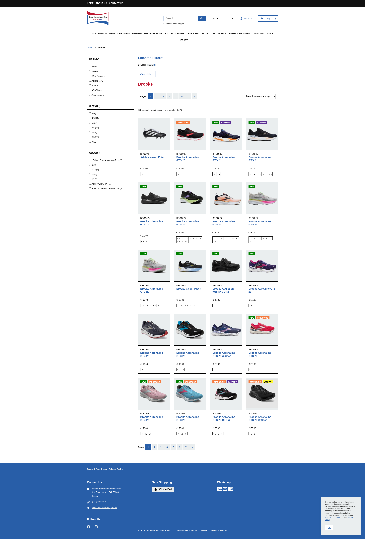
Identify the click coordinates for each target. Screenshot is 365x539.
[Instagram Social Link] (96, 526)
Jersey (183, 40)
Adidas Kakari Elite (152, 157)
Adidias (95, 85)
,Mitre (94, 66)
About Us (101, 3)
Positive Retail (220, 530)
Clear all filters (146, 74)
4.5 (93, 118)
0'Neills (95, 71)
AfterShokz (97, 90)
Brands (94, 59)
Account (247, 18)
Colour (94, 153)
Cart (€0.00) (269, 18)
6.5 (93, 137)
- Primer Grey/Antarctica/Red (105, 160)
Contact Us (116, 3)
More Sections (153, 33)
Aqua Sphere (98, 95)
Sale (270, 33)
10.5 (94, 169)
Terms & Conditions (97, 469)
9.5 (218, 174)
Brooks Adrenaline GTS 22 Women (223, 354)
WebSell (193, 530)
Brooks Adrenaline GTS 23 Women (260, 419)
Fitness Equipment (240, 33)
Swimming (259, 33)
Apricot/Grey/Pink (100, 184)
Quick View (157, 152)
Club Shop (193, 33)
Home (90, 3)
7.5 (270, 174)
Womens (137, 33)
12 (93, 179)
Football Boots (174, 33)
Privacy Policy (116, 469)
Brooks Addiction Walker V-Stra (223, 290)
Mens (112, 33)
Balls (205, 33)
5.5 (93, 127)
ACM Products (98, 76)
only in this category (174, 23)
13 (142, 174)
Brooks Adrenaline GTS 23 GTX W (223, 419)
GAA (213, 33)
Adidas (95, 81)
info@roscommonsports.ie (104, 507)
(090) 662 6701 (99, 501)
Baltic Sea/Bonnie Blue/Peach (106, 188)
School (222, 33)
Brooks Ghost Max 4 (188, 288)
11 (93, 174)
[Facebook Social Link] (88, 526)
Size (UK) (95, 106)
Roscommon (99, 33)
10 (178, 174)
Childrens (123, 33)
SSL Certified (164, 489)
